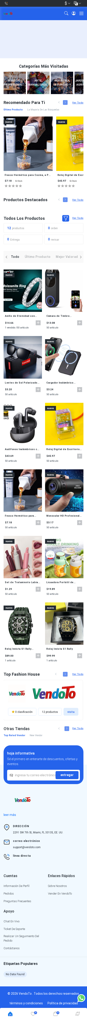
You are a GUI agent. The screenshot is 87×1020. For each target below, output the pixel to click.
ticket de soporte (14, 929)
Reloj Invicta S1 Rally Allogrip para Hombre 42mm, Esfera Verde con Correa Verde (20, 649)
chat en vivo (11, 921)
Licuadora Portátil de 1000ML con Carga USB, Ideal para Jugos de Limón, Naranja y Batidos (63, 582)
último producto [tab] (13, 109)
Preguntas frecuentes (17, 901)
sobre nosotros (57, 886)
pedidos (9, 893)
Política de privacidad (63, 1003)
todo (15, 257)
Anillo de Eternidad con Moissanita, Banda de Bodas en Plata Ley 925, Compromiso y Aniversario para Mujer (21, 316)
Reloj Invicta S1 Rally (59, 648)
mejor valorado (68, 257)
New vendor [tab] (36, 735)
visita (71, 712)
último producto (38, 257)
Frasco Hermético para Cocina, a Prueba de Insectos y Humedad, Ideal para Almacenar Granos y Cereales (28, 175)
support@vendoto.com (27, 847)
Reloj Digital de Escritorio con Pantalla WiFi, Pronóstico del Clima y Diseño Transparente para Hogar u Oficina (63, 449)
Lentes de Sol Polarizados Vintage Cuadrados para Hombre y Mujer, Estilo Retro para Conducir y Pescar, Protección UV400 (22, 382)
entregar (67, 775)
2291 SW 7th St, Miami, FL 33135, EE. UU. (38, 832)
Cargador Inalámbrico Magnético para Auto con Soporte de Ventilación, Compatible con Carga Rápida (62, 382)
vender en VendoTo (60, 893)
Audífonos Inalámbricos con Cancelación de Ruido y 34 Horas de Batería (22, 449)
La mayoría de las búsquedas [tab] (43, 109)
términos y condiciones (26, 1003)
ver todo (77, 102)
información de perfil (16, 886)
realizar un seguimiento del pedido (21, 938)
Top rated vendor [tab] (14, 735)
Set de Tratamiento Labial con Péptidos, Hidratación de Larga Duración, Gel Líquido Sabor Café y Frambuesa (22, 582)
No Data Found (15, 974)
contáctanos (12, 948)
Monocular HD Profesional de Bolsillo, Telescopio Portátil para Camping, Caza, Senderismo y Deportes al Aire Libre (63, 516)
